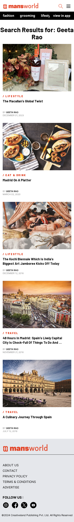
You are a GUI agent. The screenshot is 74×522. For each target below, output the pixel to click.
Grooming (27, 16)
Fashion (8, 16)
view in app (61, 16)
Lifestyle (47, 16)
